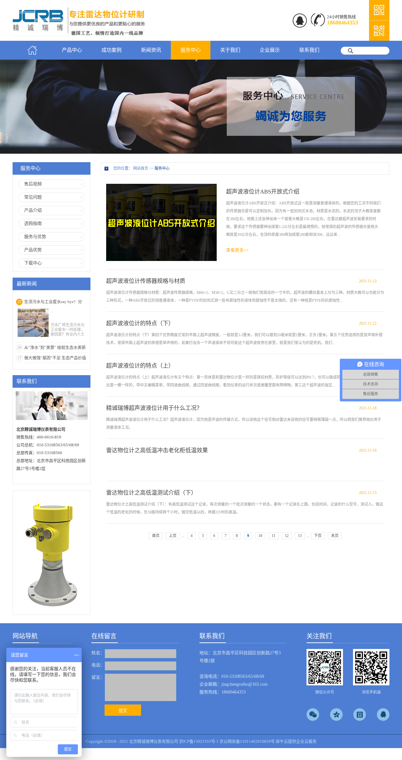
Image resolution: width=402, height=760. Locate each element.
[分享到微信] (313, 714)
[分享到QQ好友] (383, 714)
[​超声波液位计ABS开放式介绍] (161, 186)
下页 (318, 536)
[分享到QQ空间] (336, 714)
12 (287, 536)
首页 (32, 50)
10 (260, 536)
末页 (335, 536)
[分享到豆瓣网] (359, 714)
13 (300, 536)
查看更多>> (237, 250)
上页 (173, 536)
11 (273, 536)
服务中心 (162, 168)
